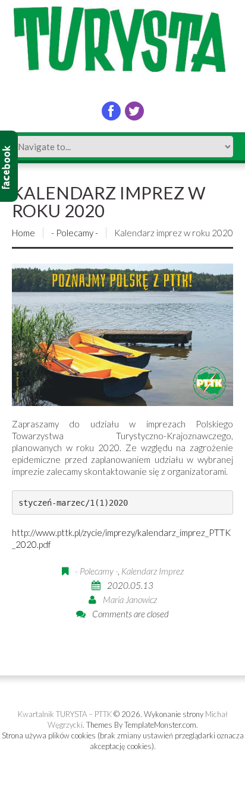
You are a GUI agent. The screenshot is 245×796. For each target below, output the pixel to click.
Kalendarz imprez (152, 571)
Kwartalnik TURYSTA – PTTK (65, 714)
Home (23, 232)
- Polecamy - (74, 232)
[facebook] (111, 111)
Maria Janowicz (130, 599)
